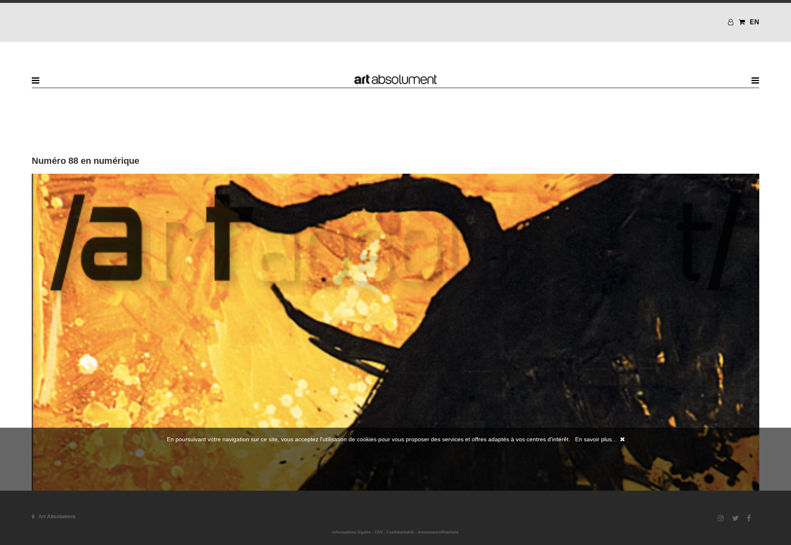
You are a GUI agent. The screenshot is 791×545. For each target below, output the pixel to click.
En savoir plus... (596, 439)
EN (754, 22)
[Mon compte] (731, 22)
